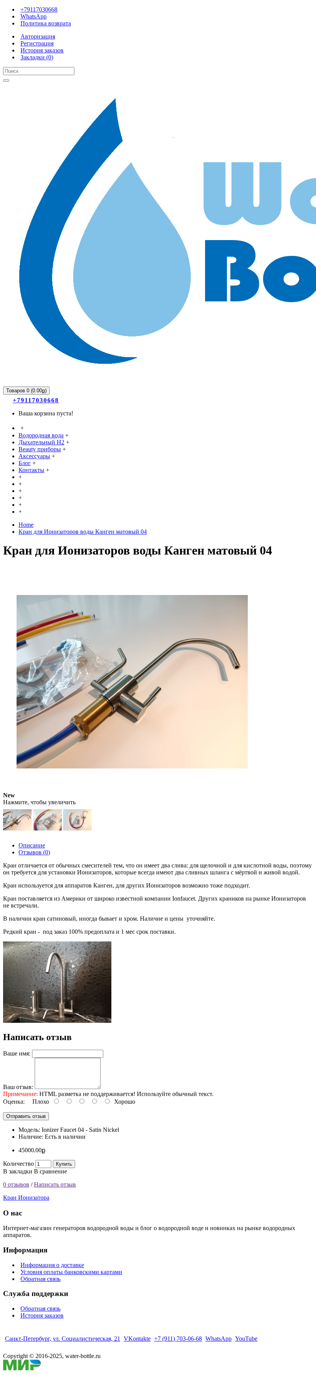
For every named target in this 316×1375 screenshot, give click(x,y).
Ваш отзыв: (18, 1087)
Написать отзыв (55, 1184)
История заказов (42, 1315)
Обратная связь (40, 1279)
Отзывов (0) (34, 852)
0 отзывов (16, 1184)
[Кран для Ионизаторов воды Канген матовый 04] (132, 795)
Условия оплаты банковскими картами (71, 1272)
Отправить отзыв (26, 1116)
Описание (31, 845)
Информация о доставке (52, 1265)
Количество (18, 1163)
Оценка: (14, 1101)
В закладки (17, 1171)
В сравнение (50, 1171)
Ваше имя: (16, 1053)
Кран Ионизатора (26, 1197)
